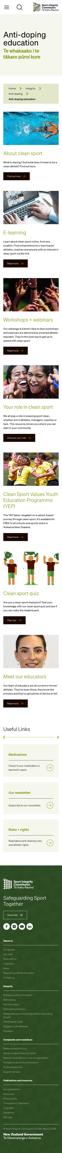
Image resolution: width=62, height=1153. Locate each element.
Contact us (8, 977)
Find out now (14, 176)
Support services (12, 1071)
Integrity (30, 88)
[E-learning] (31, 207)
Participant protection (14, 1009)
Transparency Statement (16, 1103)
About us (8, 940)
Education (8, 1031)
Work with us (10, 958)
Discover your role (16, 437)
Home (12, 88)
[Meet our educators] (31, 651)
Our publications (11, 1089)
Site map (7, 1117)
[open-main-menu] (6, 7)
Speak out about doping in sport (19, 1053)
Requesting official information (18, 972)
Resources (8, 1093)
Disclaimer (8, 1112)
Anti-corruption (11, 1004)
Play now (11, 620)
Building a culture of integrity (18, 995)
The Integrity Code (12, 1021)
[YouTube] (22, 926)
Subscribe (12, 915)
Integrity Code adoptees (15, 1026)
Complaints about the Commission (21, 1062)
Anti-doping (15, 94)
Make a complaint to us (15, 1048)
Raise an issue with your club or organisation (25, 1057)
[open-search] (19, 7)
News (6, 968)
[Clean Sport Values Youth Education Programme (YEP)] (31, 469)
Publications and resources (17, 1080)
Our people (9, 949)
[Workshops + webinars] (31, 294)
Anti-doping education (22, 99)
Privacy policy (10, 1098)
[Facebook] (6, 926)
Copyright (8, 1107)
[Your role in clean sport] (31, 382)
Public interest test (13, 1067)
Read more (13, 263)
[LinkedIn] (29, 926)
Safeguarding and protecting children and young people (27, 1015)
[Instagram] (14, 926)
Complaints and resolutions (17, 1039)
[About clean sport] (31, 128)
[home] (46, 7)
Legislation (9, 963)
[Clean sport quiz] (31, 568)
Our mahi (8, 954)
